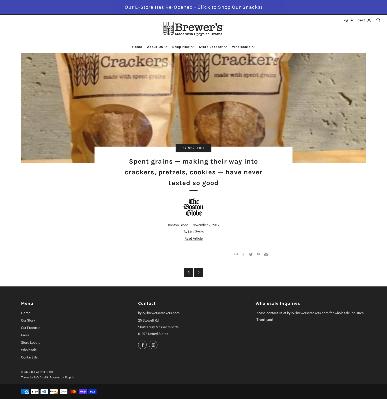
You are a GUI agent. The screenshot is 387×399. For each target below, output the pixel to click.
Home (137, 47)
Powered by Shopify (62, 377)
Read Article (194, 239)
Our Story (28, 320)
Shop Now (181, 47)
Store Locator (211, 47)
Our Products (31, 328)
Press (25, 335)
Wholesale (241, 47)
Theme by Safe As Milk (34, 377)
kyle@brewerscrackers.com (159, 313)
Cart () (364, 20)
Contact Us (29, 357)
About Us (155, 47)
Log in (347, 20)
